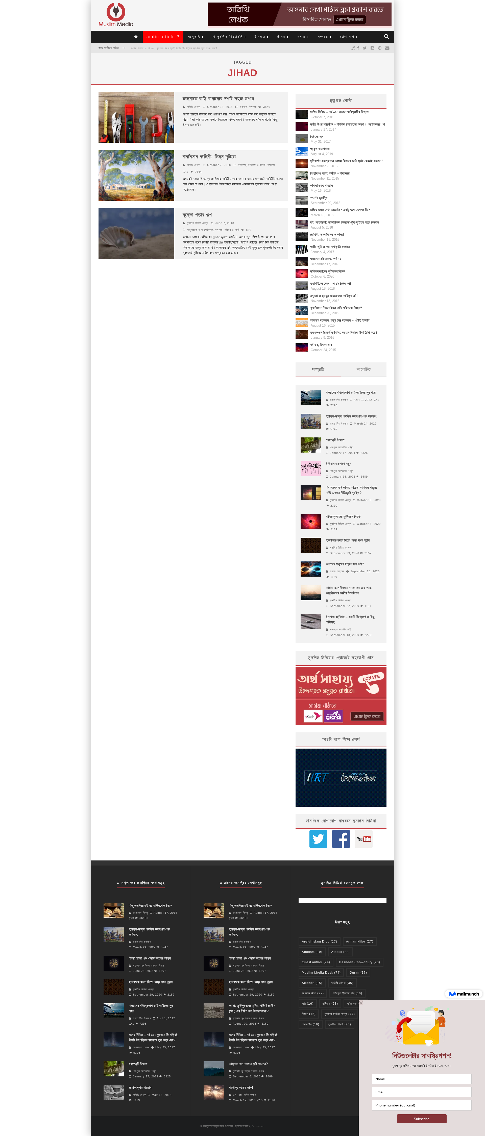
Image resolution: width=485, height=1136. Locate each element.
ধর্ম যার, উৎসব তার (321, 345)
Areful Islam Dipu (319, 941)
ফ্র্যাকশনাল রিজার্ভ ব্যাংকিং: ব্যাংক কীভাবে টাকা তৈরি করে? (344, 332)
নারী (307, 1003)
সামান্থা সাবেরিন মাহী (340, 629)
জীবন (281, 37)
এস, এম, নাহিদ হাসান (244, 1094)
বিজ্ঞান (309, 1014)
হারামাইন (310, 1024)
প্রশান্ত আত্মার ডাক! (241, 1087)
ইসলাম (260, 37)
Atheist (340, 952)
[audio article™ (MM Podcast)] (353, 48)
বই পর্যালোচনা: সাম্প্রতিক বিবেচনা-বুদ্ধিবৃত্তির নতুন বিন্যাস (344, 222)
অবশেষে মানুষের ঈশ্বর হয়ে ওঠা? (345, 564)
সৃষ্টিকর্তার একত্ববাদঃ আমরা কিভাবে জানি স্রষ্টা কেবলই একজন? (346, 161)
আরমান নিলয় (313, 993)
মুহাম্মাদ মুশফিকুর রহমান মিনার (148, 965)
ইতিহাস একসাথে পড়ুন (338, 464)
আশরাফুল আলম (141, 1047)
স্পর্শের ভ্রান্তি (318, 198)
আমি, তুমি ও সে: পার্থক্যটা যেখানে (330, 247)
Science (312, 983)
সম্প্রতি (318, 369)
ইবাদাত (243, 106)
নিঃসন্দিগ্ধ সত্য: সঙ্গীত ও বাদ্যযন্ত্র (330, 173)
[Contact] (387, 48)
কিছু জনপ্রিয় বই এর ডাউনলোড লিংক (150, 905)
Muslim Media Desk (321, 972)
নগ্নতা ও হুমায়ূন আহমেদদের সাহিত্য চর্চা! (334, 296)
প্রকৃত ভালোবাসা (320, 149)
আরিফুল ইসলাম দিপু (347, 993)
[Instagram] (372, 48)
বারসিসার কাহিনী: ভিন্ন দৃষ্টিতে (209, 156)
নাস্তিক (330, 1003)
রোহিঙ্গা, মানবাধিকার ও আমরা (327, 234)
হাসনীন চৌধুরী (339, 1024)
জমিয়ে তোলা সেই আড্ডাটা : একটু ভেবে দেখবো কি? (340, 210)
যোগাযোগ (347, 37)
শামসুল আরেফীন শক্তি (341, 447)
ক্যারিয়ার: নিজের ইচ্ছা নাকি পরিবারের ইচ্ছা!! (336, 308)
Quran (358, 972)
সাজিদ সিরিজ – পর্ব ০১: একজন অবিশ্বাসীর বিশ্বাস (339, 112)
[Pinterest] (379, 48)
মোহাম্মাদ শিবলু (140, 912)
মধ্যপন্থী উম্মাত (335, 440)
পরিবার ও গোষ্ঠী (232, 229)
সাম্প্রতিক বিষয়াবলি (227, 37)
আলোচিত (364, 369)
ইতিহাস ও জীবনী (256, 164)
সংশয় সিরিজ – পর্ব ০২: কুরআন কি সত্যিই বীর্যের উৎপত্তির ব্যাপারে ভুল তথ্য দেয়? (174, 48)
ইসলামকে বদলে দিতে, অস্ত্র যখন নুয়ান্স (348, 540)
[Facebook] (358, 48)
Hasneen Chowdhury (359, 962)
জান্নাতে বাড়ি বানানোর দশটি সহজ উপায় (218, 98)
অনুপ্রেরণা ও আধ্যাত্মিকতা (200, 229)
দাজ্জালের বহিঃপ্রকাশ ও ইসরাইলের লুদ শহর (351, 392)
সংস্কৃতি (194, 37)
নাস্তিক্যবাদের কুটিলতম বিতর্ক (327, 271)
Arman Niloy (359, 941)
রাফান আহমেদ (337, 571)
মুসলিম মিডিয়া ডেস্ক (197, 223)
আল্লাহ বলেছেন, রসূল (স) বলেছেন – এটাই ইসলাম (339, 320)
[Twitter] (365, 48)
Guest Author (316, 962)
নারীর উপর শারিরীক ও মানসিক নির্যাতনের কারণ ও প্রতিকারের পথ (347, 124)
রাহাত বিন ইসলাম (339, 399)
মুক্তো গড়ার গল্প (197, 214)
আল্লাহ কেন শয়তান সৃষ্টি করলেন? (248, 1064)
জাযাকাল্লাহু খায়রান (321, 185)
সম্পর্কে (323, 37)
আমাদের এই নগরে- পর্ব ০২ (325, 259)
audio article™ (163, 37)
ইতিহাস (242, 164)
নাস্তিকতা (356, 1003)
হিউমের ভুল (316, 136)
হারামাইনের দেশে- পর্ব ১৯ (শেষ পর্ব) (330, 283)
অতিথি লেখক (193, 106)
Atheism (312, 952)
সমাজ (301, 37)
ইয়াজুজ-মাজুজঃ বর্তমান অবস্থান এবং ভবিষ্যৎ (351, 416)
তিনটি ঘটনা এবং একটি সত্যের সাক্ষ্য (150, 958)
